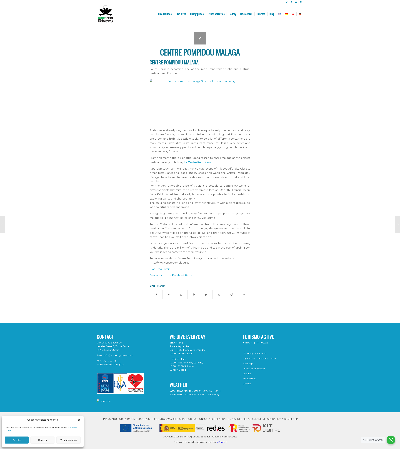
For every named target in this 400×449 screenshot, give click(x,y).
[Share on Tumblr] (219, 294)
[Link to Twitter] (286, 2)
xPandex (222, 442)
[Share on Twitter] (168, 294)
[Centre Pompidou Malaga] (200, 38)
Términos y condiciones (254, 353)
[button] (79, 419)
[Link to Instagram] (300, 2)
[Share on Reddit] (231, 294)
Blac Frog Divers (160, 269)
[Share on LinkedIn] (206, 294)
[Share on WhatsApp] (181, 294)
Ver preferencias (68, 440)
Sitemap (247, 383)
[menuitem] (165, 14)
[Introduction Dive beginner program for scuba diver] (397, 224)
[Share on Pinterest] (194, 294)
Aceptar (17, 440)
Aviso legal (248, 363)
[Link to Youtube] (296, 2)
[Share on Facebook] (156, 294)
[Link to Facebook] (291, 2)
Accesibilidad (249, 378)
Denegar (42, 440)
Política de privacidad (254, 368)
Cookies (247, 373)
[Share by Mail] (244, 294)
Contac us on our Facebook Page (171, 275)
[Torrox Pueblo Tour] (2, 224)
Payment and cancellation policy (259, 358)
